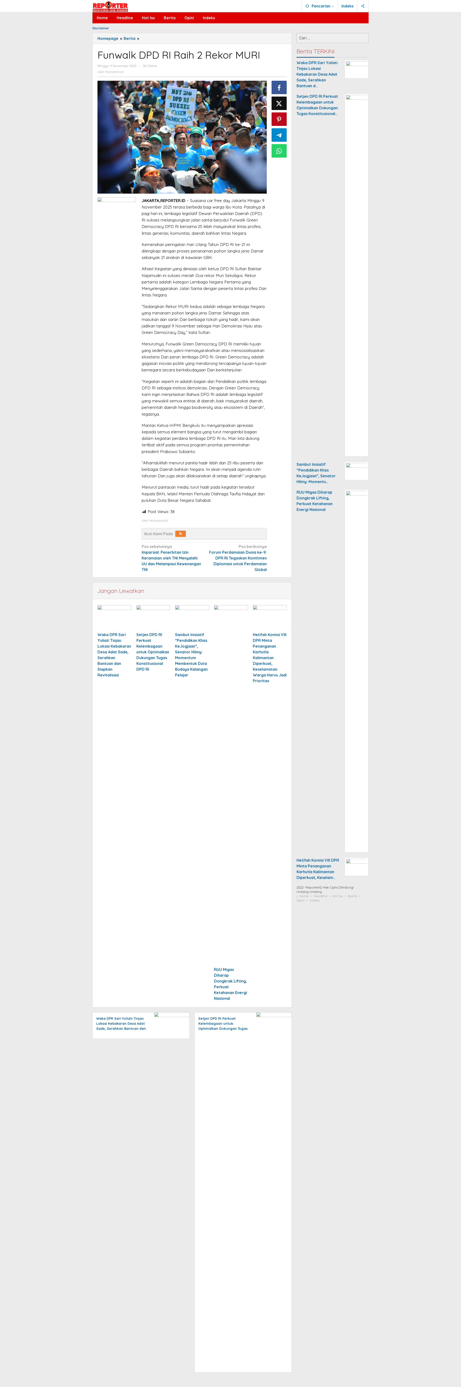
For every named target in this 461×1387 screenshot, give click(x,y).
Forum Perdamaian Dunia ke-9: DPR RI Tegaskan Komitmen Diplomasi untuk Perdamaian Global (238, 558)
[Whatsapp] (279, 151)
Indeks (314, 900)
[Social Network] (363, 6)
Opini (300, 900)
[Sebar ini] (279, 87)
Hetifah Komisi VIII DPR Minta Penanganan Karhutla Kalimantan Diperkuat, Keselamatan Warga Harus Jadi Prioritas (270, 657)
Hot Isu (338, 896)
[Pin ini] (279, 119)
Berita (352, 896)
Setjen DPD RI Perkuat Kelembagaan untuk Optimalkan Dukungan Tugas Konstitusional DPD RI (152, 652)
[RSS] (180, 534)
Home (304, 896)
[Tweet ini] (279, 103)
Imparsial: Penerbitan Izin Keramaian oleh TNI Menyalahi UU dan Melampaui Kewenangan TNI (171, 558)
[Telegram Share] (279, 135)
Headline (320, 896)
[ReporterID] (110, 6)
